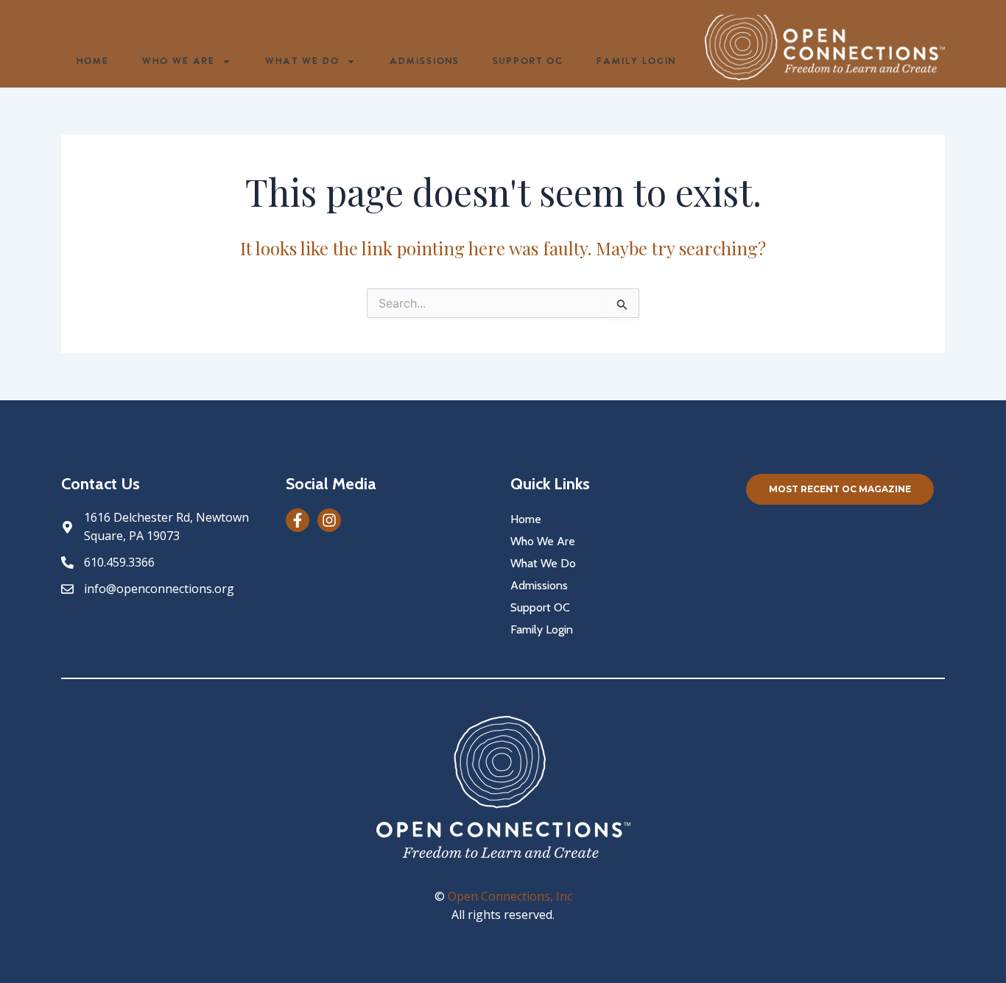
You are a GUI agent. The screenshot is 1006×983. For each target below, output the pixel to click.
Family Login (635, 61)
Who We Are (177, 61)
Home (92, 61)
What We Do (301, 61)
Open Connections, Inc (510, 896)
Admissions (424, 61)
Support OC (527, 61)
